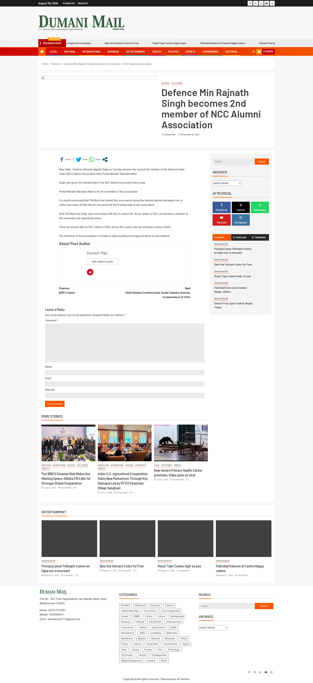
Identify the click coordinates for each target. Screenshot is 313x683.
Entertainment (135, 51)
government (158, 627)
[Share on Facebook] (65, 159)
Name (48, 366)
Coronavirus (210, 51)
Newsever (167, 679)
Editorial (231, 51)
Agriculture (103, 465)
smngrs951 (68, 575)
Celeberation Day (130, 610)
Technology (140, 465)
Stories (135, 649)
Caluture (169, 605)
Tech (160, 649)
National (69, 51)
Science (137, 644)
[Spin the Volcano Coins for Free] (127, 538)
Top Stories (176, 83)
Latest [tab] (220, 237)
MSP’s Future (67, 290)
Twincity (45, 469)
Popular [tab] (241, 237)
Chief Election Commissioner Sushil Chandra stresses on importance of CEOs (157, 293)
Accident (125, 605)
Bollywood (140, 605)
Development (177, 616)
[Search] (254, 52)
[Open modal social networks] (105, 159)
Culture (148, 616)
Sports (190, 51)
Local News (156, 633)
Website (50, 389)
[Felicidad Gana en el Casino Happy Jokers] (243, 538)
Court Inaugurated (170, 610)
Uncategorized (221, 244)
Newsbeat (170, 638)
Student (148, 649)
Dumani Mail (170, 135)
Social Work (152, 644)
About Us (83, 3)
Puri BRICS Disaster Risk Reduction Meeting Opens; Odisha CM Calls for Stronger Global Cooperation (66, 478)
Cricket (124, 616)
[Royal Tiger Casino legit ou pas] (185, 538)
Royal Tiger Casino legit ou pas (158, 43)
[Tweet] (82, 159)
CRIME (136, 616)
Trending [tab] (260, 237)
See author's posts (102, 261)
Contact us (69, 3)
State (156, 465)
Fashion (143, 627)
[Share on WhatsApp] (95, 159)
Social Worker (171, 644)
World (164, 660)
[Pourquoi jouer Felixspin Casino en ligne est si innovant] (69, 538)
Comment (51, 320)
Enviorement (127, 627)
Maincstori (172, 633)
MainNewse (127, 638)
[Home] (42, 52)
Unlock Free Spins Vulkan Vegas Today (269, 43)
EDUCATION (46, 465)
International (92, 51)
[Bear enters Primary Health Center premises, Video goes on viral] (181, 443)
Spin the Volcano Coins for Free (110, 43)
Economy (126, 622)
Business (113, 51)
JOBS (142, 633)
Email (48, 378)
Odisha (183, 638)
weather (151, 660)
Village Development (131, 660)
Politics (173, 51)
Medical (142, 638)
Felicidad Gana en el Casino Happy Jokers (211, 43)
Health (156, 51)
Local (53, 51)
